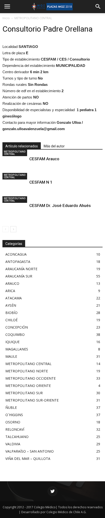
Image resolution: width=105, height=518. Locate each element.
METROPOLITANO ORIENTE (28, 385)
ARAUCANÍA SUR (18, 276)
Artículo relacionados (21, 146)
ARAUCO (12, 283)
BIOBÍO (11, 312)
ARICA (10, 290)
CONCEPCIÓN (16, 327)
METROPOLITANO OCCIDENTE (30, 378)
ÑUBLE (11, 407)
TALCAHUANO (17, 436)
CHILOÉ (11, 320)
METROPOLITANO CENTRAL (33, 18)
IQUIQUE (12, 341)
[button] (98, 6)
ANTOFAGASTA (17, 261)
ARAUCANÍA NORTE (21, 269)
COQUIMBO (15, 334)
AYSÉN (10, 305)
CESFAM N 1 (40, 182)
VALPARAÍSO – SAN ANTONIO (29, 451)
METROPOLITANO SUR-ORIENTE (32, 400)
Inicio (6, 18)
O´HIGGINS (14, 414)
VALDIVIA (12, 444)
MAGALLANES (16, 349)
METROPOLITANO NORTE (26, 371)
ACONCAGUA (16, 254)
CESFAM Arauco (44, 158)
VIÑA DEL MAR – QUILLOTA (27, 458)
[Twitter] (52, 491)
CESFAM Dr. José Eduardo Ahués (60, 205)
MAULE (11, 356)
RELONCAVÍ (14, 429)
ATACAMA (13, 298)
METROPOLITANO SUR (24, 393)
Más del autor (54, 146)
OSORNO (12, 422)
